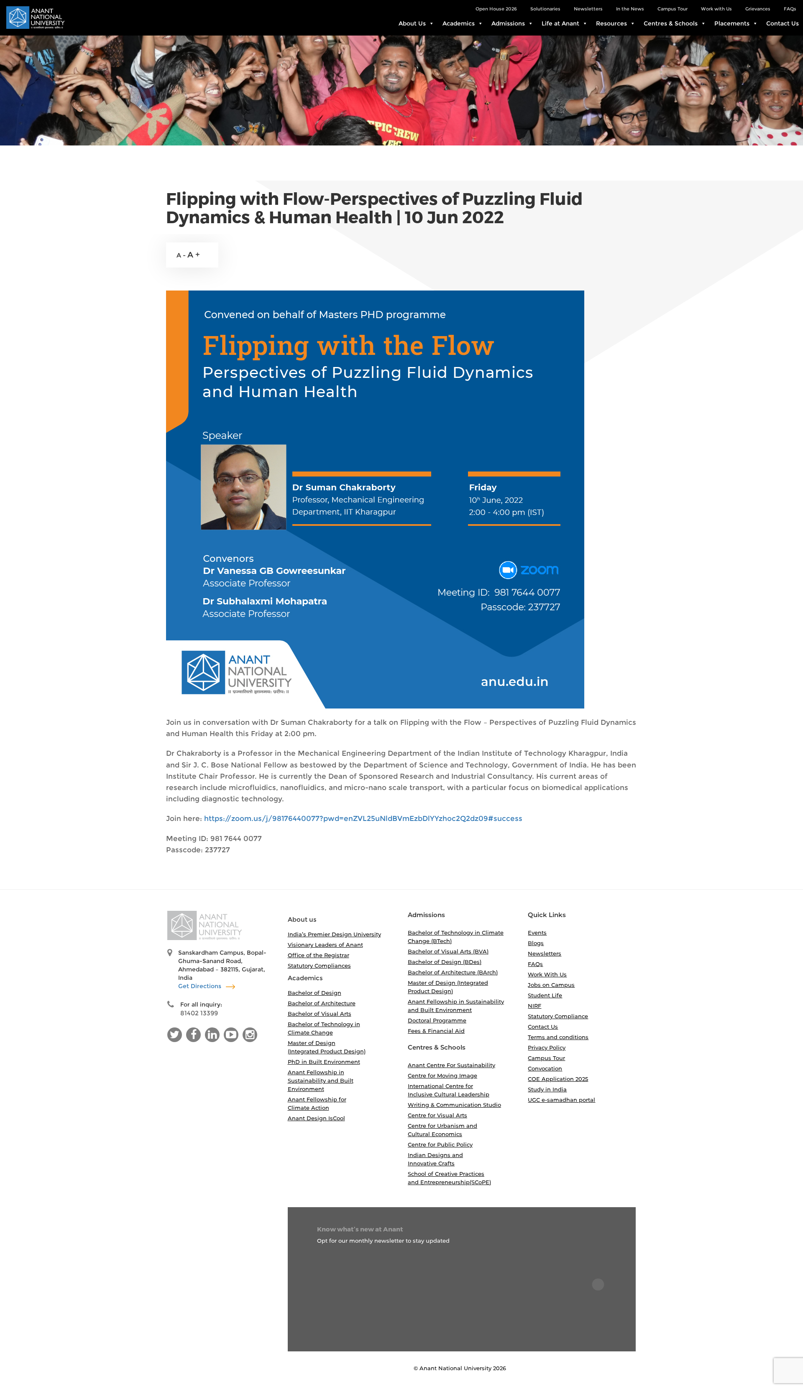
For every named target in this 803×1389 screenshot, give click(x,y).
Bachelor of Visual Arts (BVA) (448, 951)
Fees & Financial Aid (436, 1030)
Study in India (547, 1089)
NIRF (534, 1005)
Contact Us (782, 23)
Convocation (545, 1068)
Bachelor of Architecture (321, 1003)
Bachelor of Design (314, 992)
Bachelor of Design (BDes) (444, 961)
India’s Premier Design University (334, 934)
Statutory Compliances (319, 965)
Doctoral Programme (437, 1020)
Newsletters (588, 9)
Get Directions (200, 986)
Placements (731, 23)
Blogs (536, 943)
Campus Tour (672, 9)
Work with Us (716, 9)
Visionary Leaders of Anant (325, 944)
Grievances (757, 9)
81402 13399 (199, 1013)
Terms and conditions (558, 1037)
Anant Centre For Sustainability (451, 1065)
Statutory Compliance (558, 1016)
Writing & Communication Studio (454, 1104)
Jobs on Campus (551, 984)
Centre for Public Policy (440, 1144)
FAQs (790, 9)
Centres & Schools (671, 23)
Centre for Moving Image (442, 1075)
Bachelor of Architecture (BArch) (453, 972)
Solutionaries (545, 9)
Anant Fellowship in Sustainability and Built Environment (320, 1080)
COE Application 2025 (558, 1079)
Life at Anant (560, 23)
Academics (458, 23)
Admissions (508, 23)
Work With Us (547, 974)
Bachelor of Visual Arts (319, 1013)
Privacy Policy (546, 1047)
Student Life (545, 995)
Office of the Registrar (318, 955)
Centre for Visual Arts (437, 1115)
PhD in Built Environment (324, 1061)
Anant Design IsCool (316, 1118)
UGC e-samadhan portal (561, 1099)
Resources (611, 23)
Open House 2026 (496, 9)
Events (537, 932)
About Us (412, 23)
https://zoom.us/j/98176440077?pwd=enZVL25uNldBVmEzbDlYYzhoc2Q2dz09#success (363, 818)
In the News (630, 9)
